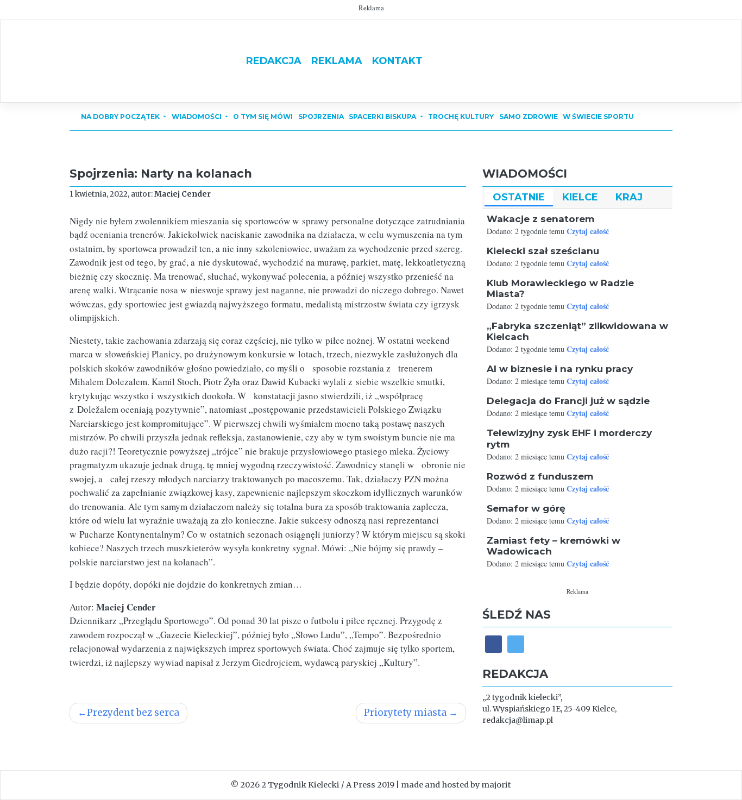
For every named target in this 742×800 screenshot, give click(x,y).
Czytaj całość (588, 231)
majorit (496, 785)
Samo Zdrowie (528, 116)
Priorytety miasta (405, 713)
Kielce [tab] (580, 197)
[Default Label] (516, 644)
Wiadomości (197, 116)
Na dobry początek (121, 116)
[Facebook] (493, 644)
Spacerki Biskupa (383, 116)
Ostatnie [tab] (519, 197)
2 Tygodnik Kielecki (300, 785)
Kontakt (397, 60)
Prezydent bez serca (133, 713)
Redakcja (273, 60)
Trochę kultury (461, 116)
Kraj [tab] (629, 197)
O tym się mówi (263, 116)
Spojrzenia (321, 116)
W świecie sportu (598, 116)
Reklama (336, 60)
